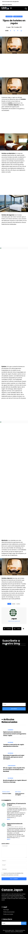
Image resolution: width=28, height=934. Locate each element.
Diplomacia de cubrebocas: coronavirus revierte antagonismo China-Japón (14, 733)
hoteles (13, 603)
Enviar (24, 923)
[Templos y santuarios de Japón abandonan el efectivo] (4, 741)
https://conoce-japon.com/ (14, 621)
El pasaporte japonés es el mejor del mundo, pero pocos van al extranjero (13, 757)
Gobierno (10, 729)
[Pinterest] (17, 30)
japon (9, 27)
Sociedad (10, 742)
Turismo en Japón (18, 16)
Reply (8, 819)
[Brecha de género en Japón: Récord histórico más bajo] (4, 777)
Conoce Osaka (6, 793)
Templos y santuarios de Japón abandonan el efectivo (13, 745)
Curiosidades (9, 16)
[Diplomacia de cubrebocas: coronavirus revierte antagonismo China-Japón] (4, 729)
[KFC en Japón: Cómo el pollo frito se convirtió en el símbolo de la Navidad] (4, 764)
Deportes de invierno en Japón (14, 824)
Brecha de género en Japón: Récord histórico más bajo (14, 781)
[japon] (14, 612)
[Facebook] (10, 30)
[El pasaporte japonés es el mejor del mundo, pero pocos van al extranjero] (4, 752)
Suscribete (14, 708)
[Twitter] (14, 30)
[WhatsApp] (21, 30)
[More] (23, 628)
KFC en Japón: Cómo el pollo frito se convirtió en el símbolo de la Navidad (14, 769)
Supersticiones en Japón (19, 794)
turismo (18, 603)
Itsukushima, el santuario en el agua (16, 804)
